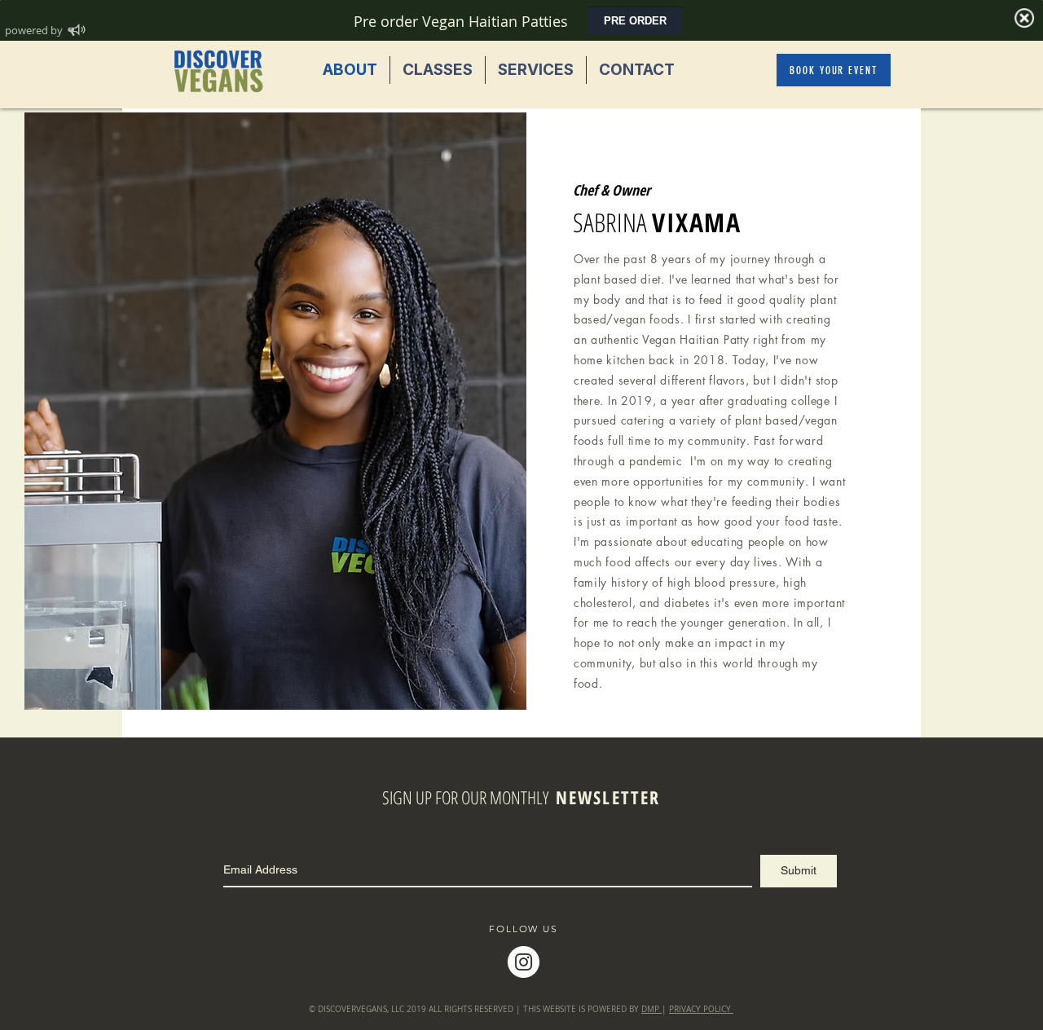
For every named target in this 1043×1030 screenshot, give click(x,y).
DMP (651, 1009)
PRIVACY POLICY (701, 1009)
